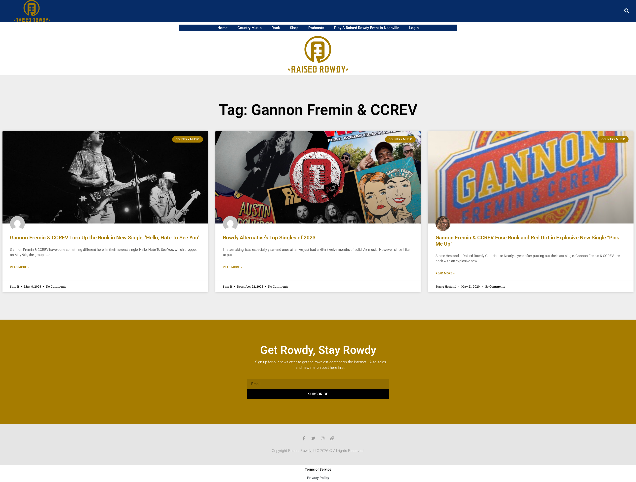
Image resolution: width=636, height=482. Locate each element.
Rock (276, 28)
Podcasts (316, 28)
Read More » (19, 267)
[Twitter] (313, 438)
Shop (294, 28)
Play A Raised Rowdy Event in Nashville (366, 28)
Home (222, 28)
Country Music (250, 28)
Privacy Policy (318, 478)
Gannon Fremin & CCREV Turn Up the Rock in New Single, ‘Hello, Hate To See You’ (104, 238)
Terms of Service (318, 469)
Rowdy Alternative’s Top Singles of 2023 (269, 238)
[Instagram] (323, 438)
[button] (627, 11)
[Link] (332, 438)
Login (414, 28)
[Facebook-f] (304, 438)
